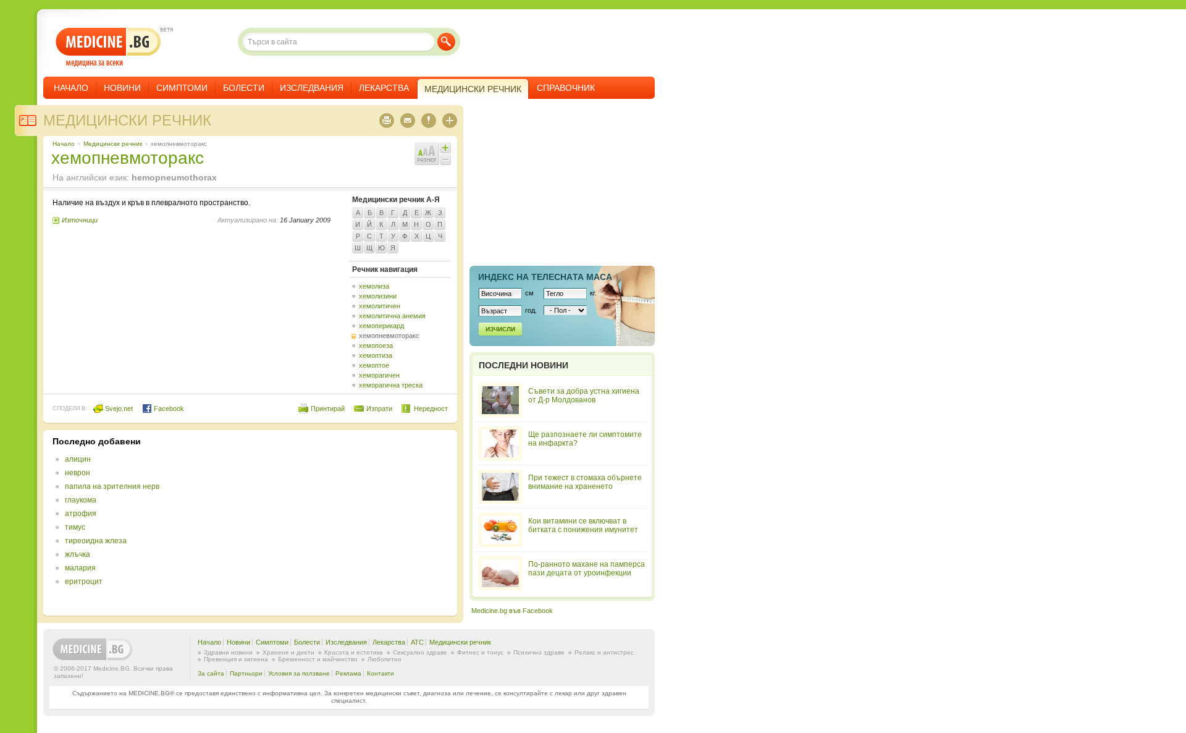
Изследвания (311, 88)
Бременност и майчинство (318, 659)
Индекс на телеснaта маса (545, 277)
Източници (80, 220)
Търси (446, 42)
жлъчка (77, 554)
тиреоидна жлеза (96, 540)
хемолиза (374, 286)
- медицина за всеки (108, 47)
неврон (77, 472)
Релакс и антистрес (604, 652)
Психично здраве (539, 652)
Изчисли (500, 329)
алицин (78, 459)
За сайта (211, 673)
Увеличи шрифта (445, 147)
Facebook (168, 408)
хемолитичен (379, 306)
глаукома (80, 500)
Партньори (246, 673)
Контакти (380, 673)
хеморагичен (379, 375)
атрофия (80, 513)
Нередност (431, 408)
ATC (417, 642)
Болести (243, 88)
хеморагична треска (391, 385)
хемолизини (378, 296)
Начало (71, 88)
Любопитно (385, 659)
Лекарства (384, 88)
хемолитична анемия (392, 316)
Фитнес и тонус (480, 652)
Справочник (566, 88)
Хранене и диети (288, 652)
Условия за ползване (299, 673)
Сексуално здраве (420, 652)
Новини (122, 88)
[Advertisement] (347, 522)
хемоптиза (375, 355)
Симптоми (182, 88)
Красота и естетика (353, 652)
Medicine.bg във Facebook (512, 610)
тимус (75, 527)
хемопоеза (376, 345)
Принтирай (328, 408)
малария (80, 568)
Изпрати (379, 408)
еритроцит (84, 581)
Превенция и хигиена (236, 659)
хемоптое (374, 365)
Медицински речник (127, 120)
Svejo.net (118, 408)
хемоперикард (381, 325)
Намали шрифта (445, 159)
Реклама (348, 673)
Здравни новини (228, 652)
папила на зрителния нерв (112, 486)
